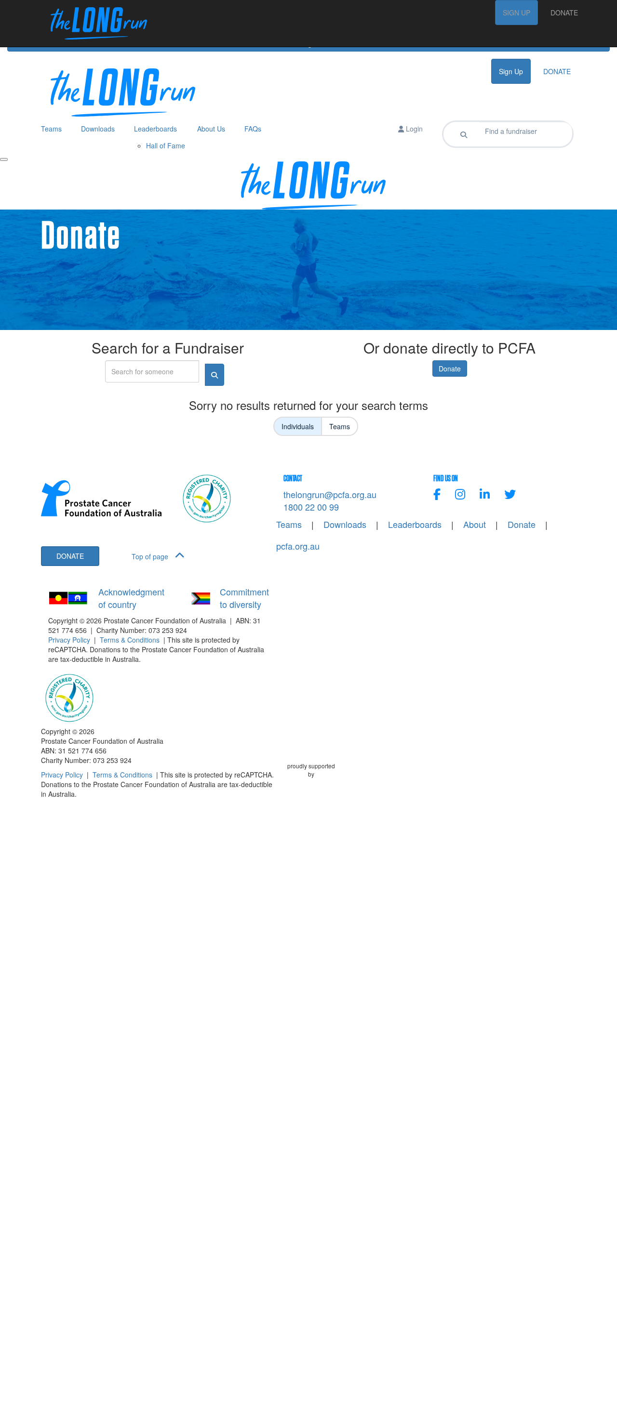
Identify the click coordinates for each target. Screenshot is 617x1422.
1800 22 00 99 (311, 506)
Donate (450, 368)
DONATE (564, 12)
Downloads (344, 524)
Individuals (298, 426)
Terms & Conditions (130, 640)
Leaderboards (415, 524)
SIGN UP (516, 12)
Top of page (151, 556)
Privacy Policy (69, 640)
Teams (339, 426)
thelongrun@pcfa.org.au (329, 494)
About (474, 524)
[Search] (464, 134)
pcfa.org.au (298, 546)
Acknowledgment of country (131, 598)
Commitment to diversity (244, 598)
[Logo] (94, 23)
